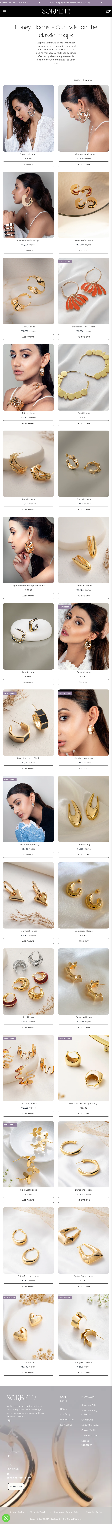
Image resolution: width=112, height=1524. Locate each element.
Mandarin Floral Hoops (83, 326)
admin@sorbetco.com (19, 1477)
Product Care (67, 1419)
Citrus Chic (87, 1419)
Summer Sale (88, 1405)
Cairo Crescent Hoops (28, 1276)
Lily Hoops (28, 1017)
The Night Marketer (72, 1519)
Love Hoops (28, 1362)
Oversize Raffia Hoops (28, 240)
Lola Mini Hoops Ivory (84, 758)
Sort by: (77, 80)
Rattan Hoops (28, 413)
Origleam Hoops (83, 1362)
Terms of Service (38, 1512)
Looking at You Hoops (84, 154)
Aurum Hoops (84, 672)
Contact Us (66, 1425)
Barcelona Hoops (83, 1190)
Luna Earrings (84, 844)
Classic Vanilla (88, 1430)
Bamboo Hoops (84, 1017)
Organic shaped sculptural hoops (28, 585)
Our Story (65, 1414)
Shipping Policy (94, 1512)
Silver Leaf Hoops (28, 154)
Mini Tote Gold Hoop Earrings (83, 1103)
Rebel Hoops (28, 499)
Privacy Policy (17, 1512)
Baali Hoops (84, 413)
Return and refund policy (67, 1512)
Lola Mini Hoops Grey (28, 844)
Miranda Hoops (28, 672)
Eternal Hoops (83, 499)
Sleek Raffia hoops (83, 240)
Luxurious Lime (89, 1435)
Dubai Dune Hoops (83, 1276)
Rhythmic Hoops (28, 1103)
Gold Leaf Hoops (28, 1190)
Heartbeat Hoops (28, 931)
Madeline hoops (84, 585)
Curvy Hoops (28, 326)
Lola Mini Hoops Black (28, 758)
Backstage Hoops (83, 931)
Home (63, 1409)
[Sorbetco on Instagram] (15, 1420)
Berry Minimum (90, 1425)
